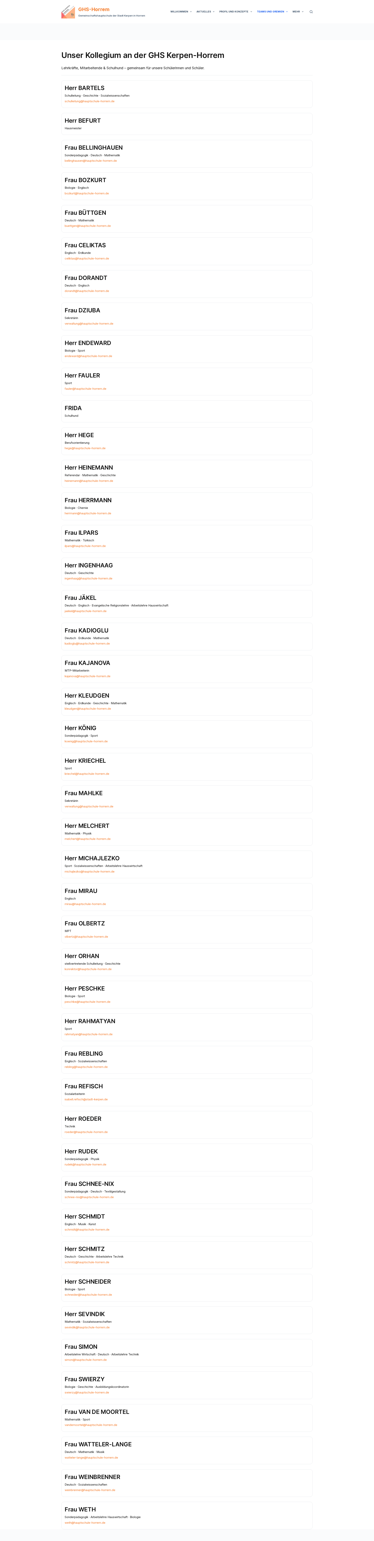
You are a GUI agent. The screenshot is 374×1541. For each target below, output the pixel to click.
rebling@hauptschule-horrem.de (86, 1067)
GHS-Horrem (93, 9)
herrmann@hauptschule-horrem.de (88, 513)
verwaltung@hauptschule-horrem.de (89, 323)
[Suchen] (311, 11)
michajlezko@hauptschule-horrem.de (90, 871)
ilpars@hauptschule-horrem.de (85, 546)
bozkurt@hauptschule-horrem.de (87, 193)
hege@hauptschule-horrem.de (85, 448)
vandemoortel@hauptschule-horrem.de (91, 1425)
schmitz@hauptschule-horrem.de (87, 1262)
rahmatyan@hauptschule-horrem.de (89, 1034)
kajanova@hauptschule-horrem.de (87, 676)
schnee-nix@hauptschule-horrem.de (89, 1197)
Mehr (296, 11)
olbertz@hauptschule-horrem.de (86, 936)
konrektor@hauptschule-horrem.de (88, 969)
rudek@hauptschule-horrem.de (85, 1164)
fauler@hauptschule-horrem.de (85, 388)
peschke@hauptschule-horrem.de (87, 1002)
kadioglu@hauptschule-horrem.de (87, 643)
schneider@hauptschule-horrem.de (88, 1294)
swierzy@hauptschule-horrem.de (87, 1392)
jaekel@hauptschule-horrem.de (86, 611)
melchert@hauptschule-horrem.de (88, 839)
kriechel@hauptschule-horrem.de (87, 774)
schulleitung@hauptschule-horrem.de (90, 101)
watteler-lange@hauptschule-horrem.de (91, 1457)
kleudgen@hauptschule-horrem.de (88, 708)
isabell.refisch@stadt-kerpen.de (86, 1099)
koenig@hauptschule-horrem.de (86, 741)
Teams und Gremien (270, 11)
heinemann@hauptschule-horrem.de (89, 481)
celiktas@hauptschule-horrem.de (87, 258)
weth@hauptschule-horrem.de (85, 1522)
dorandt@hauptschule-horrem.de (87, 291)
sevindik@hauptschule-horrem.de (87, 1327)
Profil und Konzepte (233, 11)
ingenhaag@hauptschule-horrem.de (88, 578)
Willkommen (179, 11)
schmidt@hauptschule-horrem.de (87, 1229)
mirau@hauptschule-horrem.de (85, 904)
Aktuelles (204, 11)
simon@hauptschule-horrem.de (86, 1360)
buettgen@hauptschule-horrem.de (88, 226)
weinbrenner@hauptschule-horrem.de (90, 1490)
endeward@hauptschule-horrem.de (88, 356)
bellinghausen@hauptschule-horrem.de (91, 160)
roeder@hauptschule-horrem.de (86, 1132)
